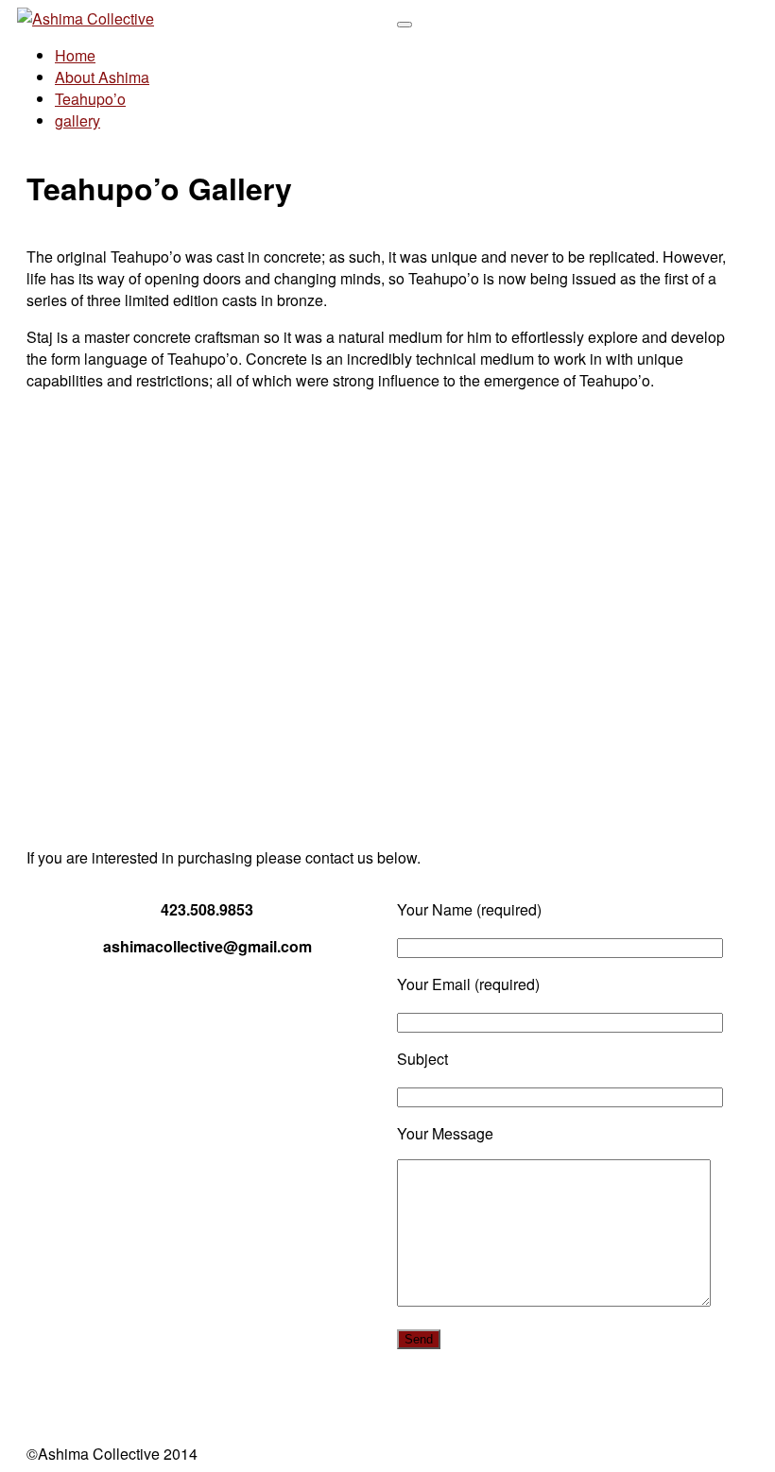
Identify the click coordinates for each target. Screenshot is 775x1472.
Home (75, 55)
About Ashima (102, 77)
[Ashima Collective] (85, 18)
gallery (77, 120)
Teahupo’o (90, 99)
